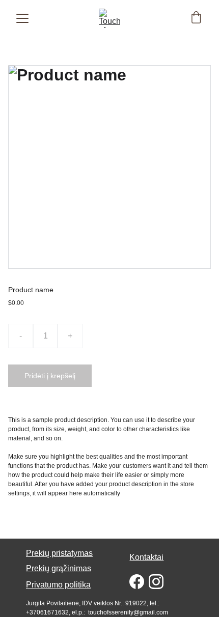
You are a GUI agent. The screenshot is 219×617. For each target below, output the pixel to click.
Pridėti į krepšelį (49, 376)
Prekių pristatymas (59, 553)
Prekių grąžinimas (58, 568)
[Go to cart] (196, 18)
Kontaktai (146, 557)
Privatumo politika (58, 584)
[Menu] (22, 18)
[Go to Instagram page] (156, 581)
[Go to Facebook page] (136, 581)
